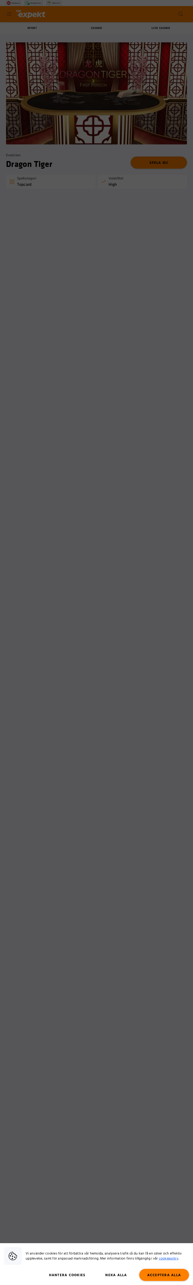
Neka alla (116, 1275)
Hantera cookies (67, 1275)
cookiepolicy (169, 1258)
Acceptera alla (164, 1275)
